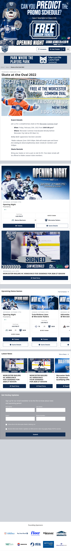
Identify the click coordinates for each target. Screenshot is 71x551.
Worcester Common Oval (48, 124)
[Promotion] (35, 43)
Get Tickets (56, 49)
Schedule (43, 49)
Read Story (36, 278)
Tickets (19, 226)
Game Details (53, 226)
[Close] (67, 3)
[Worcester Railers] (5, 49)
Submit (35, 434)
